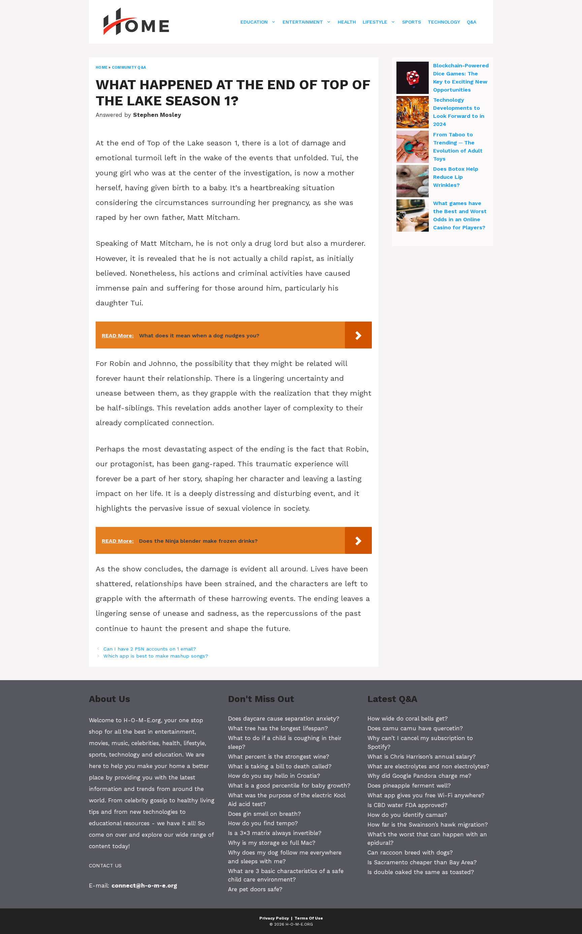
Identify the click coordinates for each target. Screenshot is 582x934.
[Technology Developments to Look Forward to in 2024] (412, 113)
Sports (411, 22)
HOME (101, 67)
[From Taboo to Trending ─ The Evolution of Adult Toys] (412, 148)
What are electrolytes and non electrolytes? (428, 766)
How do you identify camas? (407, 814)
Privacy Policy (274, 918)
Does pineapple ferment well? (409, 785)
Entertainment (303, 22)
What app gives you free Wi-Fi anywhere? (425, 795)
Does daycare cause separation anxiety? (283, 718)
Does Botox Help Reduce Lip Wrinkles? (455, 177)
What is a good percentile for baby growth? (289, 785)
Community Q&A (129, 67)
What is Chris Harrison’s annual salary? (421, 756)
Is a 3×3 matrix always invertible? (274, 833)
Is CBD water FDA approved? (407, 805)
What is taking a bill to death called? (279, 766)
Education (254, 22)
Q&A (471, 22)
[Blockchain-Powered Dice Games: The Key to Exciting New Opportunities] (412, 79)
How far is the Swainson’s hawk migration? (427, 824)
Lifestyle (375, 22)
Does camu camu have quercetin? (415, 728)
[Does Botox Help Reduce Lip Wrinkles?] (412, 182)
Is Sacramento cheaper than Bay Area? (422, 862)
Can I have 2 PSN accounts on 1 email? (149, 649)
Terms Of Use (308, 918)
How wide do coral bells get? (407, 718)
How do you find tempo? (263, 823)
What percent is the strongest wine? (278, 756)
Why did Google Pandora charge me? (419, 775)
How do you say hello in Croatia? (274, 775)
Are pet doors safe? (255, 889)
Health (347, 22)
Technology (444, 22)
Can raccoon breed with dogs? (410, 852)
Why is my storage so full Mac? (271, 842)
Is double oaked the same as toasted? (420, 872)
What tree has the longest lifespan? (278, 728)
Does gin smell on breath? (264, 813)
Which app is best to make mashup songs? (155, 656)
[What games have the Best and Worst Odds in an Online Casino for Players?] (412, 216)
